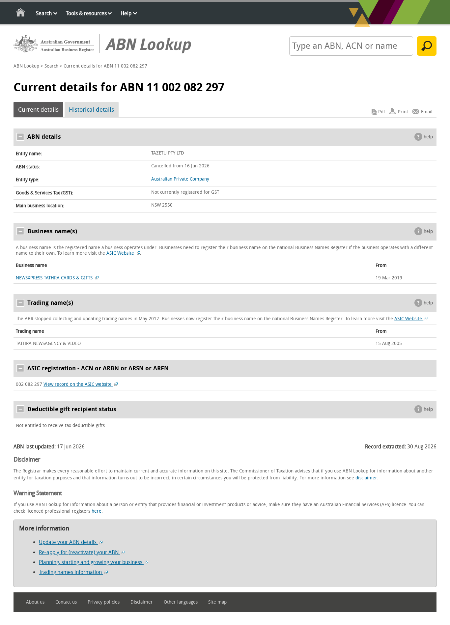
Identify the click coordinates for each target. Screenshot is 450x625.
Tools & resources (86, 13)
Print (403, 112)
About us (35, 602)
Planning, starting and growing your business (91, 562)
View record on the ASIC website (78, 384)
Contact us (66, 602)
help (428, 137)
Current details (38, 109)
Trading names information (71, 572)
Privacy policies (104, 602)
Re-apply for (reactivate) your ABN (79, 552)
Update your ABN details (68, 542)
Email (427, 112)
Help (126, 13)
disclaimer (366, 478)
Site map (217, 602)
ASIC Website (120, 253)
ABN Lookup (26, 66)
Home (21, 13)
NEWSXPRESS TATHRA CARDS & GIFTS (55, 278)
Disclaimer (141, 602)
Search (44, 13)
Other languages (181, 602)
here (96, 511)
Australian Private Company (180, 179)
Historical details (91, 109)
